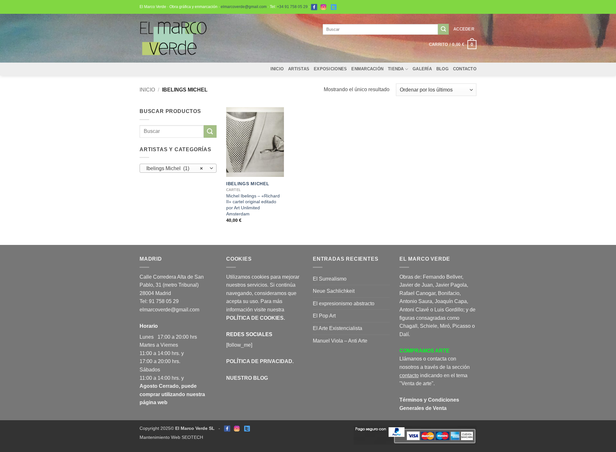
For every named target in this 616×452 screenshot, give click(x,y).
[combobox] (178, 168)
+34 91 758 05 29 (292, 6)
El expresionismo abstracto (343, 303)
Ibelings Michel (248, 183)
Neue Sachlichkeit (334, 291)
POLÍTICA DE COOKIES (255, 318)
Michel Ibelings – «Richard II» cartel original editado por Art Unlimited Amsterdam (253, 204)
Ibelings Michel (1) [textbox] (174, 168)
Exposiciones (330, 68)
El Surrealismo (329, 279)
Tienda (396, 68)
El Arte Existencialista (337, 328)
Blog (442, 68)
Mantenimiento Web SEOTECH (171, 437)
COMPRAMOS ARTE (424, 350)
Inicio (277, 68)
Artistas (298, 68)
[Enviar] (443, 29)
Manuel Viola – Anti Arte (340, 340)
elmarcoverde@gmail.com (244, 6)
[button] (463, 29)
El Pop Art (324, 315)
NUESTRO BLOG (247, 378)
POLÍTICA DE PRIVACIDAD (259, 361)
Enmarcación (367, 68)
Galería (422, 68)
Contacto (464, 68)
